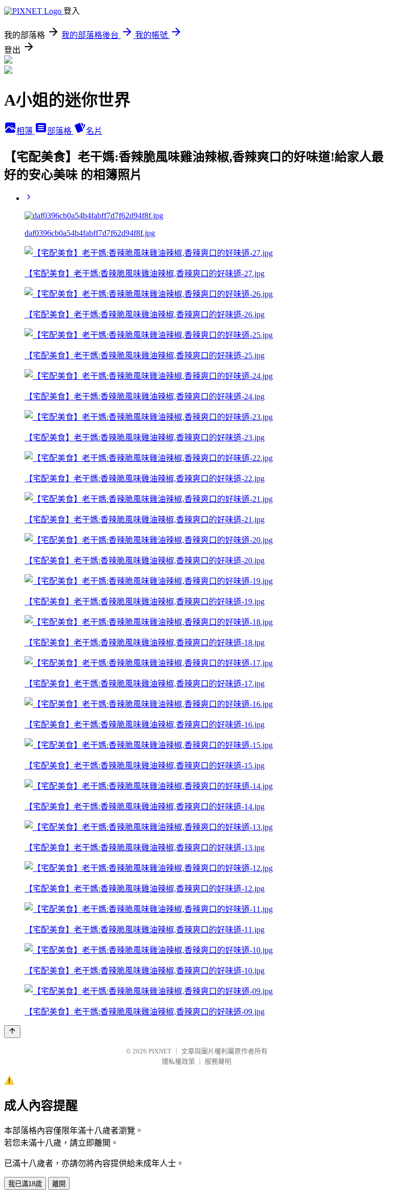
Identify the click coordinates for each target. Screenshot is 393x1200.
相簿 (25, 131)
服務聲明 (218, 1061)
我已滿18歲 (25, 1184)
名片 (94, 131)
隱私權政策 (178, 1061)
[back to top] (12, 1031)
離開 (59, 1184)
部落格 (60, 131)
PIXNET (159, 1051)
